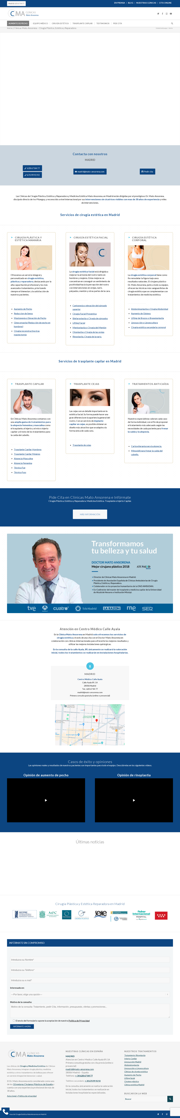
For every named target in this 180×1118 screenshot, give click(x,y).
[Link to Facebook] (162, 13)
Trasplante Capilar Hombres (27, 449)
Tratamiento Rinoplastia (134, 1055)
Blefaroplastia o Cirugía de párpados (90, 318)
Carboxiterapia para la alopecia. (146, 446)
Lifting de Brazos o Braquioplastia (147, 318)
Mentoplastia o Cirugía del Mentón (89, 327)
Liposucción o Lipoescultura (144, 322)
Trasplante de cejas (82, 445)
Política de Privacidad (79, 1020)
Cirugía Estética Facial (91, 237)
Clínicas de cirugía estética (136, 1071)
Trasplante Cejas (86, 383)
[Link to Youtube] (171, 13)
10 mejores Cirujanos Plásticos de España (33, 1084)
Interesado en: (17, 988)
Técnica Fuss (20, 472)
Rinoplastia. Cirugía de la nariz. (87, 336)
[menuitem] (120, 3)
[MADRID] (90, 666)
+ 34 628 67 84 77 (84, 1075)
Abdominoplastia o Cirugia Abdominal (149, 309)
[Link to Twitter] (158, 13)
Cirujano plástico (131, 1081)
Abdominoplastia (131, 1065)
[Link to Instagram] (167, 13)
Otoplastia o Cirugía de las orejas (88, 332)
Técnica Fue (19, 467)
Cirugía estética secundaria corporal (148, 327)
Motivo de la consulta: (21, 1002)
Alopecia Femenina (23, 463)
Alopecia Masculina (23, 458)
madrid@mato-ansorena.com (80, 1069)
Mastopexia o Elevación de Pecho (30, 318)
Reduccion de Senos (23, 313)
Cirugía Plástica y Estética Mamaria (28, 239)
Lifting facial (129, 1078)
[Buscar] (171, 23)
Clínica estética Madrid (134, 1084)
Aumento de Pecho (23, 309)
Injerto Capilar (130, 1058)
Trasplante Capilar (29, 383)
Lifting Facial (79, 323)
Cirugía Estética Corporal (144, 239)
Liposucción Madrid (132, 1062)
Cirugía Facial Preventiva (85, 313)
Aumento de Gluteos (141, 313)
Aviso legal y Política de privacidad (22, 1096)
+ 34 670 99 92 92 (93, 1081)
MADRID (90, 673)
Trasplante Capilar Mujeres (27, 454)
